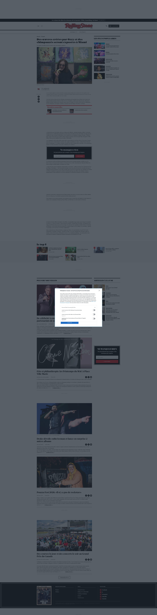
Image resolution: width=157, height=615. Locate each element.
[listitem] (78, 307)
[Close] (100, 291)
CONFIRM (69, 322)
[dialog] (78, 307)
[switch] (93, 310)
